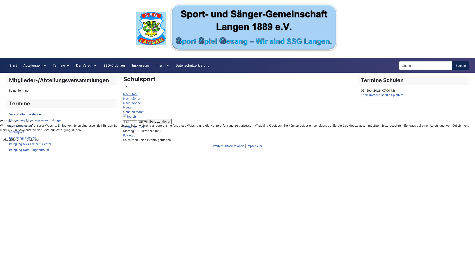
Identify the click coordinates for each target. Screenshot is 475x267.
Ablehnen (33, 139)
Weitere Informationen (228, 146)
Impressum (254, 146)
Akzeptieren (11, 139)
